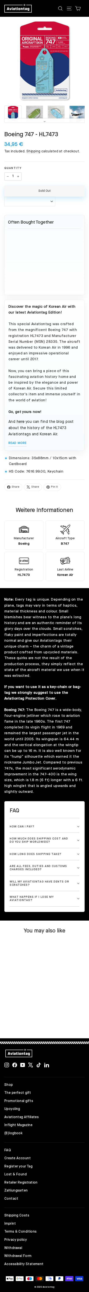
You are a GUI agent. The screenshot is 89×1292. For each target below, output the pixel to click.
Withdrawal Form (17, 1256)
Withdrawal (13, 1248)
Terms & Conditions (20, 1231)
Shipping (33, 151)
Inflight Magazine (18, 1125)
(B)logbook (13, 1133)
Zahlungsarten (16, 1190)
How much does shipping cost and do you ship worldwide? (39, 840)
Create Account (17, 1158)
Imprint (10, 1224)
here (21, 422)
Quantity (13, 168)
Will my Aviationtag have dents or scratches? (39, 883)
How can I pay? (22, 826)
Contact (11, 1199)
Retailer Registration (21, 1182)
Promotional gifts (18, 1101)
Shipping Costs (16, 1215)
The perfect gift (17, 1093)
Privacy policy (15, 1240)
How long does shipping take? (36, 854)
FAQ (7, 1150)
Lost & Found (15, 1174)
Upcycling (12, 1109)
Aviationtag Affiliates (21, 1117)
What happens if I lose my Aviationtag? (32, 899)
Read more (17, 443)
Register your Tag (18, 1166)
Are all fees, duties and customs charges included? (38, 868)
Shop (8, 1085)
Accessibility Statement (24, 1264)
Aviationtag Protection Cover (30, 698)
